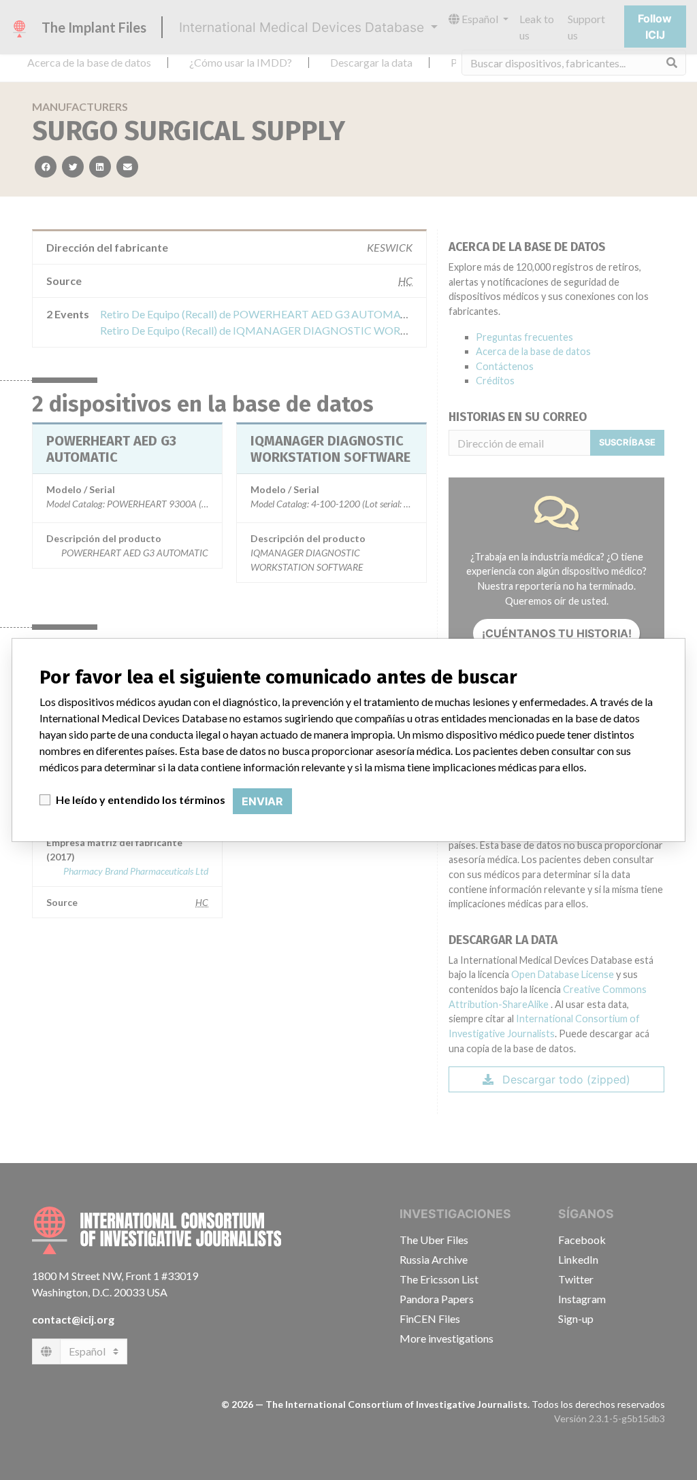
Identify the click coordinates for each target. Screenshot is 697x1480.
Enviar (262, 801)
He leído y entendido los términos (140, 799)
